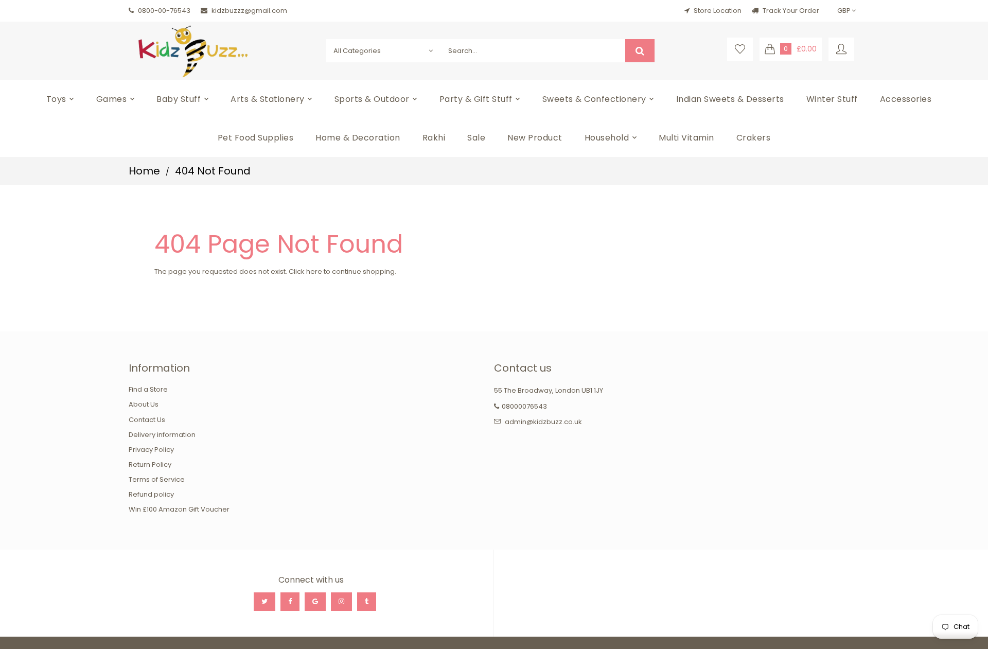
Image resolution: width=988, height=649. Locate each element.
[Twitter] (264, 601)
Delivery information (162, 435)
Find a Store (148, 389)
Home (144, 171)
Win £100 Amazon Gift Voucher (179, 509)
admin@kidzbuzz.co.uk (543, 422)
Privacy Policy (151, 449)
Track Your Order (790, 10)
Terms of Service (157, 479)
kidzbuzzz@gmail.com (249, 10)
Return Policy (150, 464)
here (314, 271)
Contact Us (147, 420)
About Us (143, 404)
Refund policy (151, 494)
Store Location (718, 10)
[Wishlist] (740, 49)
